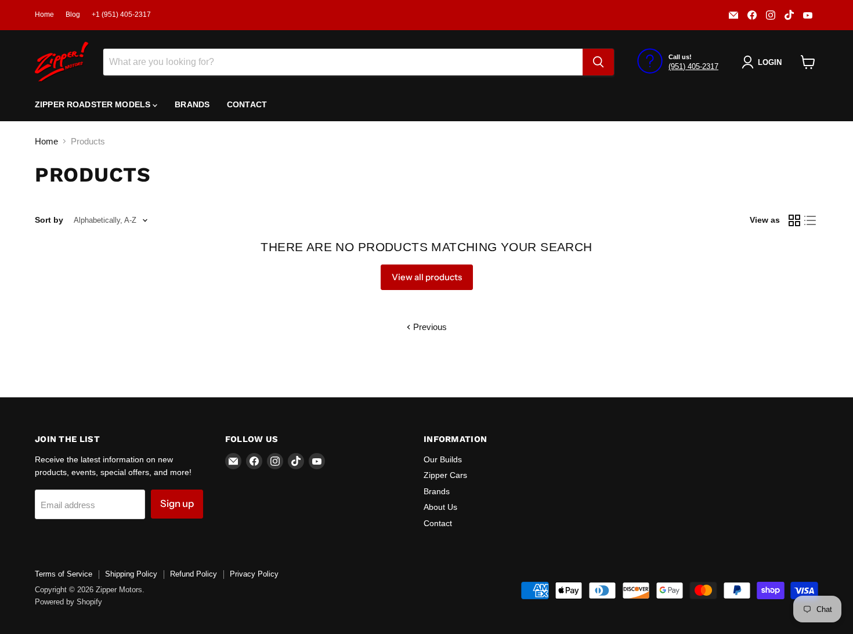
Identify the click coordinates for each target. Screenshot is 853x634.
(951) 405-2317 (693, 66)
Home (44, 14)
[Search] (598, 62)
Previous (429, 327)
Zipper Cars (445, 475)
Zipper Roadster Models (94, 104)
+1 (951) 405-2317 (121, 14)
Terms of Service (63, 574)
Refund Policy (193, 574)
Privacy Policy (254, 574)
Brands (192, 104)
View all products (427, 276)
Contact (247, 104)
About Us (440, 507)
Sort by (49, 219)
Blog (73, 14)
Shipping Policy (131, 574)
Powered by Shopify (68, 601)
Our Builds (443, 459)
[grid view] (794, 220)
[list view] (811, 220)
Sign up (177, 503)
